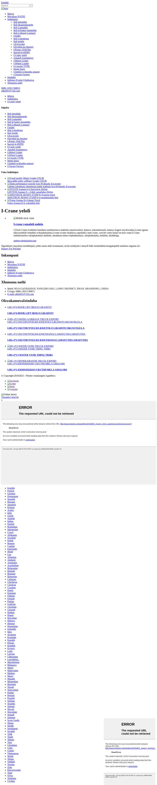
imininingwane (29, 240)
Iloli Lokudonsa (21, 38)
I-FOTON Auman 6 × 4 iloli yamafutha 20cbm (30, 192)
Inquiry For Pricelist (11, 248)
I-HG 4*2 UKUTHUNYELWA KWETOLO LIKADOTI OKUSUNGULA (44, 322)
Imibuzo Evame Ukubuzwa (20, 80)
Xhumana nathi (14, 83)
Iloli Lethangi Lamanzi (24, 33)
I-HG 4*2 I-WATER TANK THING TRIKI (28, 349)
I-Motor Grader (20, 60)
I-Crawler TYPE (21, 66)
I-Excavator (19, 44)
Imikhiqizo (12, 19)
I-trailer (17, 36)
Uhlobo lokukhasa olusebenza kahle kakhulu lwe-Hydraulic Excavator (41, 186)
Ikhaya (10, 13)
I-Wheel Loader (21, 63)
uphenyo (17, 240)
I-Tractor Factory (21, 74)
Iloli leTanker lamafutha (24, 30)
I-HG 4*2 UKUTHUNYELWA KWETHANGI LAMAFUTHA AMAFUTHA (46, 334)
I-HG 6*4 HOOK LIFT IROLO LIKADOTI (29, 307)
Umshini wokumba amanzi (26, 71)
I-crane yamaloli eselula (28, 224)
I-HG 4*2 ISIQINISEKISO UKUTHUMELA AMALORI (36, 363)
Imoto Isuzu (19, 69)
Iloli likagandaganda (23, 24)
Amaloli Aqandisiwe (23, 58)
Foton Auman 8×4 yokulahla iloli (23, 203)
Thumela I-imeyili (10, 397)
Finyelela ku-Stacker (23, 47)
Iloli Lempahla (20, 27)
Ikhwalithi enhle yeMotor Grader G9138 (27, 181)
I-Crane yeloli (20, 55)
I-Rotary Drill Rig (22, 49)
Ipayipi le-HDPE (21, 52)
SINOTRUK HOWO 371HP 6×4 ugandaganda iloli (32, 197)
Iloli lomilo (18, 41)
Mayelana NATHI (16, 16)
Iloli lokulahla (20, 22)
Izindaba (11, 77)
